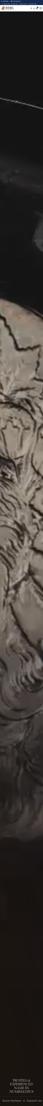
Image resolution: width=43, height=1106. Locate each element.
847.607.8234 (5, 1)
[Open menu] (40, 8)
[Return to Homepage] (7, 8)
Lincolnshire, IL (16, 1)
